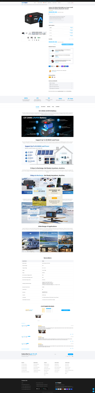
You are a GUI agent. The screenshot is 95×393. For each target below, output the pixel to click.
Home (22, 4)
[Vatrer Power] (58, 383)
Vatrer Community (67, 367)
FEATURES (37, 106)
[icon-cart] (71, 3)
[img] (40, 325)
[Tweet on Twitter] (34, 40)
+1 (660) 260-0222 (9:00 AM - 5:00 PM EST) (42, 384)
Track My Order (46, 367)
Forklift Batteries (36, 371)
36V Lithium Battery (24, 367)
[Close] (61, 188)
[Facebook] (66, 356)
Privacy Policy (56, 371)
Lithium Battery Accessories (25, 371)
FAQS (53, 106)
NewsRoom (66, 371)
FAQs (44, 374)
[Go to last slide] (2, 1)
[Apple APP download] (38, 388)
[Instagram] (69, 356)
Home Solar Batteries (36, 367)
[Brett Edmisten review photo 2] (44, 331)
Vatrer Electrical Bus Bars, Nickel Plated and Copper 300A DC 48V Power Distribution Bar (63, 61)
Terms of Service (57, 370)
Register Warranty (46, 364)
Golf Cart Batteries (36, 364)
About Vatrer (67, 364)
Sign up (53, 71)
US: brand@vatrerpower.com (26, 384)
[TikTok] (71, 356)
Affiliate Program (67, 368)
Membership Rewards (47, 368)
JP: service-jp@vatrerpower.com (26, 389)
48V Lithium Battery (24, 368)
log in (55, 71)
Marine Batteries (36, 368)
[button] (55, 44)
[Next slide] (93, 1)
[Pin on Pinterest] (36, 40)
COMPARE (57, 106)
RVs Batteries (35, 365)
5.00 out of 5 (31, 309)
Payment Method (57, 368)
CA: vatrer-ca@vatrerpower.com (26, 386)
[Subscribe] (59, 195)
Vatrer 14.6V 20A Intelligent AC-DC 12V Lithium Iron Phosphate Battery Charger (62, 50)
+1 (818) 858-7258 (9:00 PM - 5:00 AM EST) (41, 386)
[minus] (69, 39)
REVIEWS (48, 106)
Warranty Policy (57, 365)
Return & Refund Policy (58, 367)
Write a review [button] (66, 310)
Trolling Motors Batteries (37, 370)
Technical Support (46, 365)
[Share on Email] (38, 40)
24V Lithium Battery (24, 365)
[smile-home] (93, 389)
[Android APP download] (45, 388)
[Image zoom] (34, 19)
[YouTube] (72, 356)
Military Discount (46, 370)
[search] (68, 3)
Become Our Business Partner (69, 370)
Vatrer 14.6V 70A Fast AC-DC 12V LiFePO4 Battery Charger (62, 55)
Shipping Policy (57, 364)
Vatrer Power (46, 392)
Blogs (66, 373)
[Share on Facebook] (32, 40)
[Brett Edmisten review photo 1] (40, 331)
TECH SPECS (43, 106)
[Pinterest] (68, 356)
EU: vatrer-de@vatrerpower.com (26, 387)
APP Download (46, 373)
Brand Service (67, 365)
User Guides (45, 371)
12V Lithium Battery (24, 364)
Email (55, 354)
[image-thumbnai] (23, 33)
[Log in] (69, 3)
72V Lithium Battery (24, 370)
